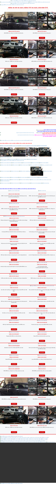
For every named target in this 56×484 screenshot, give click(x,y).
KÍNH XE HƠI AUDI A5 (14, 59)
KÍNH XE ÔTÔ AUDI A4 (42, 31)
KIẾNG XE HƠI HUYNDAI (14, 229)
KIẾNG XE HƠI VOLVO (42, 287)
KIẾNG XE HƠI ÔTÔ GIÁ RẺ (42, 206)
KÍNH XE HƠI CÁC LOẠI (42, 425)
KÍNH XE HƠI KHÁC (14, 425)
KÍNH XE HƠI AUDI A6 (42, 59)
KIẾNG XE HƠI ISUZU (14, 241)
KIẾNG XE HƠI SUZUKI (42, 299)
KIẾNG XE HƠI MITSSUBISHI (14, 345)
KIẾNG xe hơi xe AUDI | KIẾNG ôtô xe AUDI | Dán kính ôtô (28, 7)
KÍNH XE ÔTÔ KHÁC (42, 397)
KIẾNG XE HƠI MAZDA (14, 357)
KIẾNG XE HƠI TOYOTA (14, 218)
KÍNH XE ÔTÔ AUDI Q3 (42, 87)
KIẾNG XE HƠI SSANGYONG (42, 310)
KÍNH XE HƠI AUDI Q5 (14, 116)
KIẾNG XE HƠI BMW (42, 276)
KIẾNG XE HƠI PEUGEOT (14, 334)
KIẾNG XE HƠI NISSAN (42, 334)
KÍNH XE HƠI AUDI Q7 (42, 116)
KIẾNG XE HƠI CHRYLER (42, 264)
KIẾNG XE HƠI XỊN (42, 194)
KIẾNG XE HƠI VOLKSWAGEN (14, 299)
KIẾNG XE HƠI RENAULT (14, 322)
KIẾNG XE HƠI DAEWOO (14, 264)
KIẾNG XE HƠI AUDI (14, 287)
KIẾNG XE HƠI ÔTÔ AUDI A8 (14, 87)
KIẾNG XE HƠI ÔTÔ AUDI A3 (14, 31)
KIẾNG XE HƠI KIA (42, 368)
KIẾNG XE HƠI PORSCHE (42, 322)
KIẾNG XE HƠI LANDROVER (14, 368)
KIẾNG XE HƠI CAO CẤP (14, 206)
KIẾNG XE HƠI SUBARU (14, 310)
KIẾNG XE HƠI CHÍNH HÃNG (14, 194)
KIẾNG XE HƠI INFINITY (42, 241)
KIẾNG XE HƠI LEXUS (42, 357)
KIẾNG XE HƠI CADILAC (14, 276)
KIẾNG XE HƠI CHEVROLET (42, 229)
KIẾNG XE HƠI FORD (42, 218)
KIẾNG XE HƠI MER (42, 345)
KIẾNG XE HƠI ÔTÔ (14, 397)
